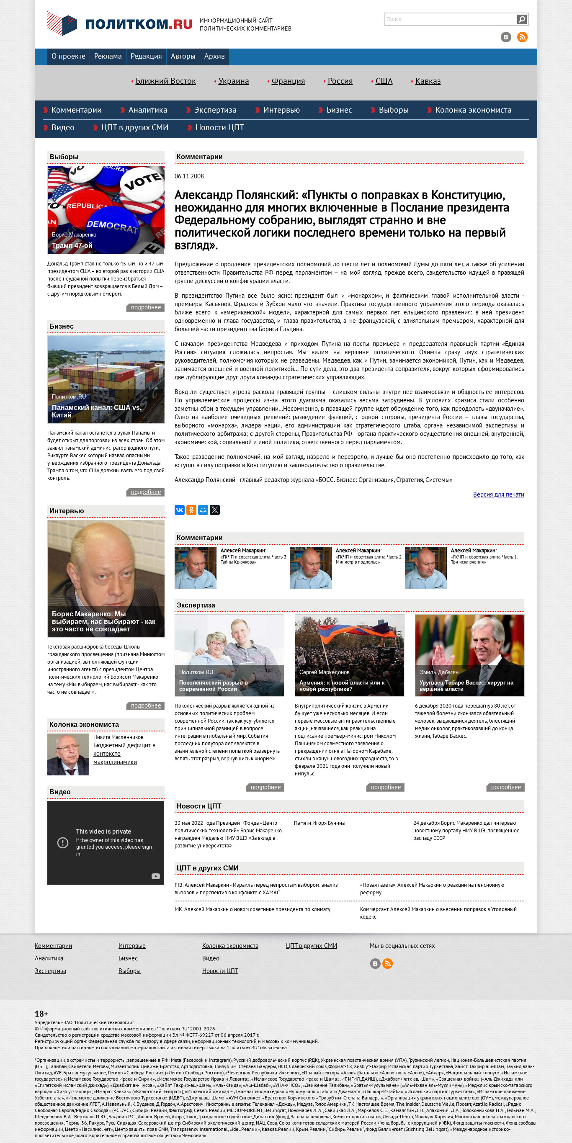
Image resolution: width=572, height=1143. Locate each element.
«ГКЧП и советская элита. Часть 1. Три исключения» (484, 559)
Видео (63, 127)
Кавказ (428, 81)
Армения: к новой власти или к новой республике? (342, 686)
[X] (215, 510)
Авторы (183, 56)
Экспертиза (215, 110)
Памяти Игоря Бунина (319, 823)
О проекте (68, 56)
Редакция (146, 56)
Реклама (108, 56)
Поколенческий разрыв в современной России (213, 686)
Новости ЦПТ (220, 127)
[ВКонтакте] (180, 510)
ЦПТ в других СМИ (135, 127)
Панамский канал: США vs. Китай (97, 411)
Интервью (281, 110)
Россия (340, 81)
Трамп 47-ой (72, 245)
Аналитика (148, 110)
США (384, 81)
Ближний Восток (166, 81)
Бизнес (339, 110)
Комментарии (77, 110)
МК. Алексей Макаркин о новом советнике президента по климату (252, 909)
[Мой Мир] (203, 510)
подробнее (146, 307)
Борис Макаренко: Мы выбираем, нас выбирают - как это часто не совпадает (103, 621)
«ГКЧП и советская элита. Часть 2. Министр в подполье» (369, 559)
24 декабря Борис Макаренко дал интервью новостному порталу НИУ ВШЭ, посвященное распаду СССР (466, 831)
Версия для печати (498, 494)
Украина (234, 81)
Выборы (394, 110)
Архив (214, 56)
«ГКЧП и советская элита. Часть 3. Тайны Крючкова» (254, 559)
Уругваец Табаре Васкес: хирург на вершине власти (466, 686)
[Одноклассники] (191, 510)
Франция (288, 81)
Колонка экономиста (473, 110)
